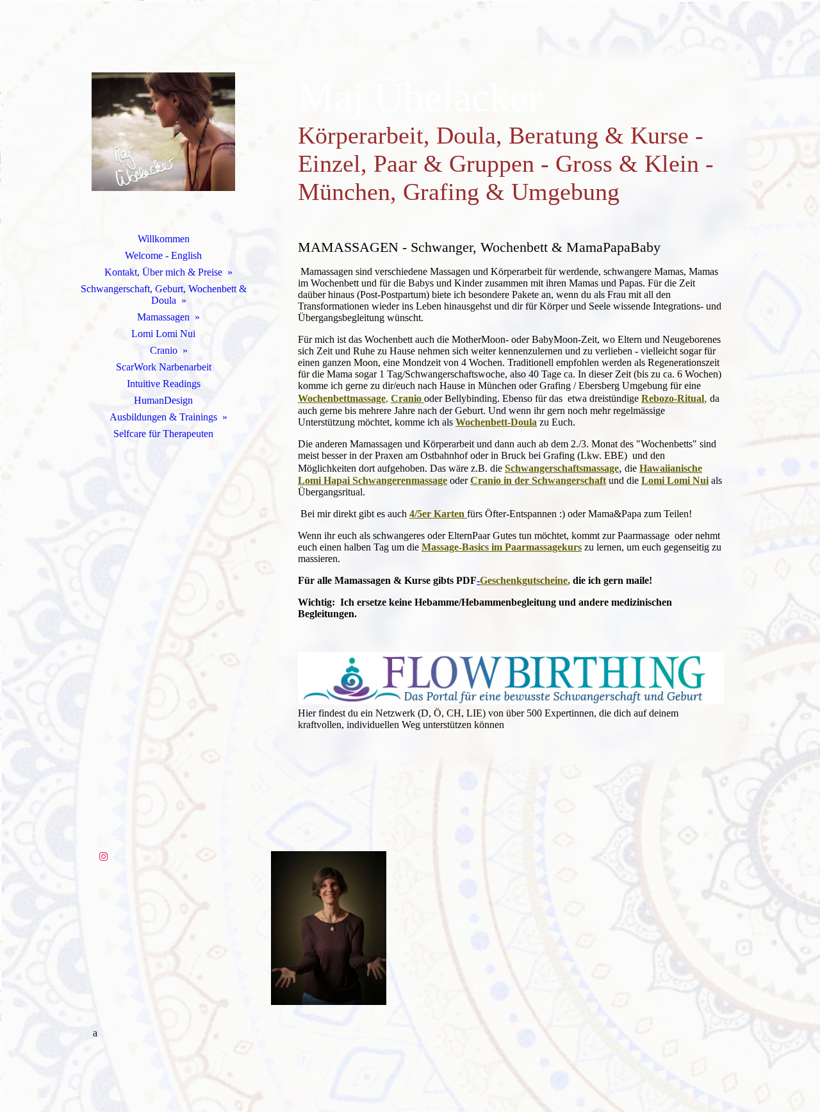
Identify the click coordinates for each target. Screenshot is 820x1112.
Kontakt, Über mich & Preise (163, 272)
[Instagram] (103, 856)
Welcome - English (163, 255)
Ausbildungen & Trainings (163, 416)
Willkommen (164, 238)
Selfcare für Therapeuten (163, 433)
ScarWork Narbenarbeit (163, 366)
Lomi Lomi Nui (163, 333)
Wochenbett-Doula (496, 422)
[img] (163, 131)
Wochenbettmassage (342, 398)
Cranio (163, 350)
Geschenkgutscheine (524, 580)
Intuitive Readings (164, 383)
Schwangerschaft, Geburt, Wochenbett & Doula (164, 294)
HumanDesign (163, 400)
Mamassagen (163, 316)
